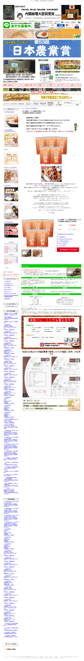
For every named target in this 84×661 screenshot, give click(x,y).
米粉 (6, 149)
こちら (34, 286)
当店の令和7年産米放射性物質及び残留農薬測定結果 (11, 296)
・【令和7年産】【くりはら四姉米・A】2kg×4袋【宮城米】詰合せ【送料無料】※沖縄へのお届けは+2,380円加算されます (11, 440)
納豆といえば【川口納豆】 (11, 167)
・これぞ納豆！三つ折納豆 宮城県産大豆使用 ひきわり (11, 636)
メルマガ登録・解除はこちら (11, 306)
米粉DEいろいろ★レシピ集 (10, 293)
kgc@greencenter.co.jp (67, 304)
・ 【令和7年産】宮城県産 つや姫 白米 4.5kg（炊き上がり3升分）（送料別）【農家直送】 (10, 363)
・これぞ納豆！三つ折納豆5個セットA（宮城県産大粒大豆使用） (11, 459)
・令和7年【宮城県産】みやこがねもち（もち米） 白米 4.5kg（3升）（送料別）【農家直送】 (11, 421)
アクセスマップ (7, 291)
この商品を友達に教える (64, 241)
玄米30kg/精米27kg (9, 222)
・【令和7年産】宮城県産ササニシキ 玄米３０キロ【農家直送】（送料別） (9, 351)
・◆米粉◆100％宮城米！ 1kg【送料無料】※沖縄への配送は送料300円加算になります (11, 479)
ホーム (22, 108)
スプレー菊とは (7, 287)
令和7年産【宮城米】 (9, 111)
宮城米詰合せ (8, 185)
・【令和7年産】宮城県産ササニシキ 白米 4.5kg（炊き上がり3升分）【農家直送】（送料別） (10, 345)
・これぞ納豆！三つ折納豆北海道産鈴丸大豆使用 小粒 (10, 633)
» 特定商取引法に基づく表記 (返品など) (65, 234)
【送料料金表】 (7, 298)
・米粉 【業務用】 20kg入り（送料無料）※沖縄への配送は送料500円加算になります (11, 485)
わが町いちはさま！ (8, 289)
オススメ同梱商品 (9, 203)
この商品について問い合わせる (65, 239)
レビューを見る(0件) (63, 243)
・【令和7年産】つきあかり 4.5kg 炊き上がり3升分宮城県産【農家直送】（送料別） (9, 400)
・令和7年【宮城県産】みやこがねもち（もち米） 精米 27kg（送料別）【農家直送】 (11, 426)
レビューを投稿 (62, 245)
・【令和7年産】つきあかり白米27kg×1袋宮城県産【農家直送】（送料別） (9, 408)
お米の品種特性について (9, 285)
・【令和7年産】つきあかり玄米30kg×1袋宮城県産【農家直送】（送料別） (9, 415)
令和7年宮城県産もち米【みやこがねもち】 (10, 130)
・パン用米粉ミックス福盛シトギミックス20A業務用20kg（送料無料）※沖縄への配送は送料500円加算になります (11, 491)
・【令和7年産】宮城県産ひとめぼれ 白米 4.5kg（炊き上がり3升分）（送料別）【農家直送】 (10, 327)
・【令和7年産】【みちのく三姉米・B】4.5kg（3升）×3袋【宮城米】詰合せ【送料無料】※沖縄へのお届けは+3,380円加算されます (11, 446)
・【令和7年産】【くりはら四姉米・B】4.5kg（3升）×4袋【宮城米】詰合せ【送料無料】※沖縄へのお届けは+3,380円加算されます (11, 453)
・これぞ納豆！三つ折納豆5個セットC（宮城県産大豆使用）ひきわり (11, 468)
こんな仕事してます (8, 283)
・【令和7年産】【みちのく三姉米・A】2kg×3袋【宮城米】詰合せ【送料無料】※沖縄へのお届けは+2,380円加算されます (11, 433)
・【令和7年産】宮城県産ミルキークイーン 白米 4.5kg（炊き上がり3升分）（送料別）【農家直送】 (10, 382)
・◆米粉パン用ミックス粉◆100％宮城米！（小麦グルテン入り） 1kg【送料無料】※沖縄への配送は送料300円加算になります (11, 316)
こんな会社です (7, 281)
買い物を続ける (62, 236)
